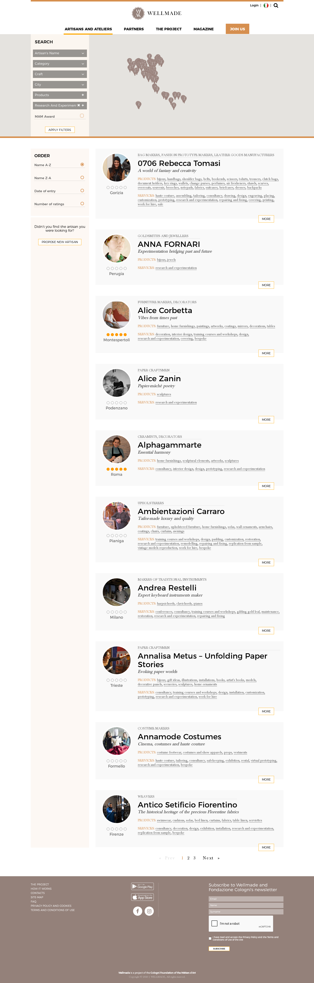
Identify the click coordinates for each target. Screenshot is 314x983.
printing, (268, 200)
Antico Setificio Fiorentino (187, 804)
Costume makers (153, 728)
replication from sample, (246, 543)
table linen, (240, 820)
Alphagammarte (169, 445)
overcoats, (145, 187)
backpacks (254, 187)
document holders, (150, 183)
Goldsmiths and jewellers (163, 236)
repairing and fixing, (233, 200)
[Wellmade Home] (157, 13)
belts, (207, 179)
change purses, (200, 183)
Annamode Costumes (179, 736)
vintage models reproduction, (158, 548)
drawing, (230, 196)
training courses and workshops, (216, 334)
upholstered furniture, (186, 527)
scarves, (263, 183)
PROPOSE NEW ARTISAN (60, 242)
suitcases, (212, 187)
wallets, (184, 183)
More (266, 219)
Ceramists (147, 437)
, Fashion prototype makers (186, 155)
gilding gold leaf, (249, 612)
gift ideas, (174, 680)
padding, (218, 539)
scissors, (232, 179)
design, (242, 196)
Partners (134, 29)
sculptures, (185, 684)
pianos (198, 603)
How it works (41, 888)
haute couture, (165, 196)
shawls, (252, 183)
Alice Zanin (159, 378)
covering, (255, 200)
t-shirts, (244, 179)
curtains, (166, 531)
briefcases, (226, 187)
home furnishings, (183, 326)
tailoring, (199, 196)
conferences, (164, 612)
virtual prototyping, (264, 760)
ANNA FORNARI (169, 244)
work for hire (208, 697)
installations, (207, 680)
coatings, (230, 326)
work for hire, (147, 204)
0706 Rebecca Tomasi (179, 163)
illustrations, (190, 680)
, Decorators (184, 302)
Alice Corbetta (165, 310)
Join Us (237, 29)
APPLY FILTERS (59, 130)
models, (251, 680)
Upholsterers (151, 503)
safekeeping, (216, 760)
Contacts (38, 893)
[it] (266, 5)
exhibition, (233, 760)
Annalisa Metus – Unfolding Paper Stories (202, 660)
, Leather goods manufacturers (243, 155)
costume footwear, (169, 752)
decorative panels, (150, 684)
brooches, (173, 187)
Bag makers (149, 155)
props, (228, 752)
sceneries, (171, 684)
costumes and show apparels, (203, 752)
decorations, (257, 326)
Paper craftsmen (154, 370)
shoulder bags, (192, 179)
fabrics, (200, 187)
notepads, (187, 187)
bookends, (219, 179)
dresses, (240, 187)
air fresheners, (236, 183)
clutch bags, (270, 179)
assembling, (184, 196)
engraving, (255, 196)
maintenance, (270, 612)
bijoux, (161, 179)
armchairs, (266, 527)
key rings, (171, 183)
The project (169, 29)
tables (271, 326)
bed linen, (201, 820)
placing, (269, 196)
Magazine (204, 29)
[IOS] (142, 897)
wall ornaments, (247, 527)
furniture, (163, 326)
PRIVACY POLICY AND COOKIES (51, 905)
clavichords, (184, 603)
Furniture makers (155, 302)
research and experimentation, (197, 200)
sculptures (164, 394)
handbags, (174, 179)
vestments (240, 752)
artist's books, (235, 680)
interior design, (182, 334)
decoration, (163, 334)
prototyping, (166, 200)
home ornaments (205, 684)
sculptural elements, (196, 461)
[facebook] (137, 911)
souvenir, (159, 187)
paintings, (203, 326)
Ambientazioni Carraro (181, 511)
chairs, (155, 531)
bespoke (201, 338)
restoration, (253, 539)
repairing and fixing (211, 616)
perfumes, (218, 183)
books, (221, 680)
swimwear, (164, 820)
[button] (60, 53)
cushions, (179, 820)
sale (160, 204)
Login (254, 5)
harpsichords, (166, 603)
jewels (171, 260)
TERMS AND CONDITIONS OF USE (53, 910)
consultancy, (215, 196)
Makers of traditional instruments (172, 580)
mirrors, (243, 326)
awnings (178, 531)
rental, (245, 760)
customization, (147, 200)
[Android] (142, 886)
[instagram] (149, 911)
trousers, (255, 179)
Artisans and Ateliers (88, 29)
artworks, (217, 326)
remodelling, (189, 543)
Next (208, 858)
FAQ (33, 901)
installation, (237, 692)
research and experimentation (176, 268)
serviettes (255, 820)
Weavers (146, 796)
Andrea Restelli (167, 587)
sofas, (231, 527)
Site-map (37, 897)
